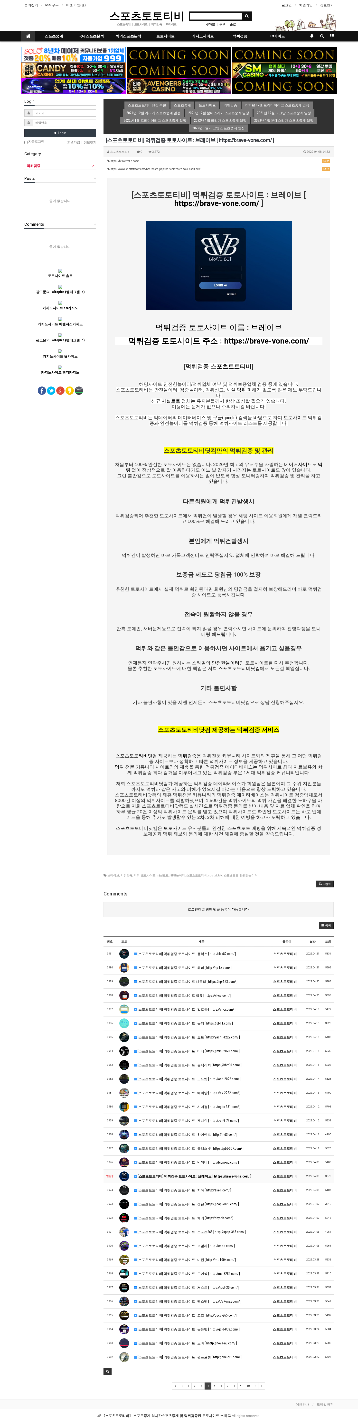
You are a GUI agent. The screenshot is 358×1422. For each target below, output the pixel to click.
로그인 (287, 5)
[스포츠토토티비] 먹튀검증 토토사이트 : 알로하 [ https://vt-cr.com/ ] (186, 1009)
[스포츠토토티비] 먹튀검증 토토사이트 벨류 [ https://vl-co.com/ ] (184, 995)
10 (248, 1386)
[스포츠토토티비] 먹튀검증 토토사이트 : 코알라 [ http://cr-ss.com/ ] (186, 1246)
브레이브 (113, 875)
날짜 (313, 941)
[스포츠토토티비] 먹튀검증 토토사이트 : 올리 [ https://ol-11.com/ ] (185, 1023)
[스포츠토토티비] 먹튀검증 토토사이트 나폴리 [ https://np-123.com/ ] (187, 982)
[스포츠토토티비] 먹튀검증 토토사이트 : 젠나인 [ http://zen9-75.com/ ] (188, 1121)
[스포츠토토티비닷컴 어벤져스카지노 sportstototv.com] (179, 86)
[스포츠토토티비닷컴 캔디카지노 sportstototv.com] (73, 70)
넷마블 (210, 24)
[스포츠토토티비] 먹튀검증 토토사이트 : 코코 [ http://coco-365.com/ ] (187, 1315)
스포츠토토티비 (146, 15)
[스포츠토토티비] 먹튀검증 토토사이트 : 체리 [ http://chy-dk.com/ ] (185, 1218)
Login (61, 133)
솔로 (233, 24)
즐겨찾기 (31, 5)
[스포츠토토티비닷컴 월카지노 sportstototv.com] (73, 86)
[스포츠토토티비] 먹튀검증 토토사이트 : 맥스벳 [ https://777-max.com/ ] (189, 1301)
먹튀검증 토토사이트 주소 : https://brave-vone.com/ (218, 340)
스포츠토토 (231, 875)
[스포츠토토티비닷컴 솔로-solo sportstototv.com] (73, 54)
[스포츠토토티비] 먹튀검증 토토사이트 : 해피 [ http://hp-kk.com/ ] (184, 968)
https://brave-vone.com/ (219, 161)
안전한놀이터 (248, 875)
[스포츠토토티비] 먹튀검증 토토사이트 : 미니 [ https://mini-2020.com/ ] (188, 1051)
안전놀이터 (177, 875)
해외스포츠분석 (128, 36)
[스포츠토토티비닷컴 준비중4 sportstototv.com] (284, 86)
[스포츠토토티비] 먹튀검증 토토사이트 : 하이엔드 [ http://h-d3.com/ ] (187, 1135)
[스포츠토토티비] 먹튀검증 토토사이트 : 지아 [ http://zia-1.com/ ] (184, 1190)
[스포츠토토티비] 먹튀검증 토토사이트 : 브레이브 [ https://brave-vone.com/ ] (194, 1176)
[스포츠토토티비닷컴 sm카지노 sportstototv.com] (284, 70)
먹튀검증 (240, 36)
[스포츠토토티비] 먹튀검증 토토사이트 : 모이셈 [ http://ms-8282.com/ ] (188, 1274)
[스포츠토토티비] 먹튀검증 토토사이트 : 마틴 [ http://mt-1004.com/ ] (186, 1260)
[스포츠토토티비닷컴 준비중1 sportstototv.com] (179, 54)
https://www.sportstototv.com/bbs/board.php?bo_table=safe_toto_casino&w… (219, 169)
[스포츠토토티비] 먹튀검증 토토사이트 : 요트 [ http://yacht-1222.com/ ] (188, 1037)
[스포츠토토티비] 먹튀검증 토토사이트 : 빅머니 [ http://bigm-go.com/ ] (188, 1162)
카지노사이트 (203, 36)
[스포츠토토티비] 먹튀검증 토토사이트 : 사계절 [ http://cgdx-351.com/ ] (188, 1107)
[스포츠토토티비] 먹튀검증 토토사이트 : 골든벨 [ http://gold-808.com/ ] (188, 1329)
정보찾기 (327, 5)
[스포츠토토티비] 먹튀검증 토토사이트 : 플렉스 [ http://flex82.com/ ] (186, 954)
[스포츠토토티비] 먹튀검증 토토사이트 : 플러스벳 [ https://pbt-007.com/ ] (190, 1148)
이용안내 (302, 1404)
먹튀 (137, 875)
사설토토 (163, 875)
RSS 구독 (52, 5)
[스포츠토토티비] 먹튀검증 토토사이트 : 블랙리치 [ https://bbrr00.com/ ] (189, 1065)
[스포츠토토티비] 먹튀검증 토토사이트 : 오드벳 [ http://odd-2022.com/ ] (189, 1079)
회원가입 (306, 5)
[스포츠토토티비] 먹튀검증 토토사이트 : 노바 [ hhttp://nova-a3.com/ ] (187, 1343)
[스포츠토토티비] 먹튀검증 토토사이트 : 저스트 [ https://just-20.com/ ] (188, 1288)
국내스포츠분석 (91, 36)
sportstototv (215, 875)
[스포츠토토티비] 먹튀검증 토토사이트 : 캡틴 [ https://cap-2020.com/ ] (188, 1204)
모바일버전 (325, 1404)
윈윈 (222, 24)
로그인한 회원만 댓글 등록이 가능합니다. (218, 909)
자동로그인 (36, 141)
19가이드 (277, 36)
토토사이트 (165, 36)
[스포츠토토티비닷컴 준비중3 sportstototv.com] (179, 70)
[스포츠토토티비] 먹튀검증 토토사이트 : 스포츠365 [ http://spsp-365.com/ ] (191, 1232)
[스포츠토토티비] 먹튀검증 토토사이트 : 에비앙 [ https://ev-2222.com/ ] (188, 1093)
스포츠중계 (54, 36)
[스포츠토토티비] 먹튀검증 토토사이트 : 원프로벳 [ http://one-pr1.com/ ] (189, 1357)
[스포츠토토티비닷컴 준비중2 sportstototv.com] (284, 54)
